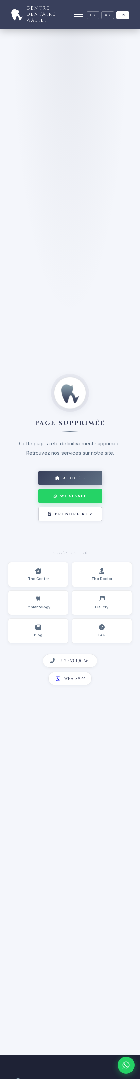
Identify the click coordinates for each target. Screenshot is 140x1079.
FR (93, 15)
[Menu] (78, 14)
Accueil (74, 478)
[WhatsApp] (126, 1065)
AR (108, 15)
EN (123, 15)
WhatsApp (73, 496)
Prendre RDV (74, 514)
